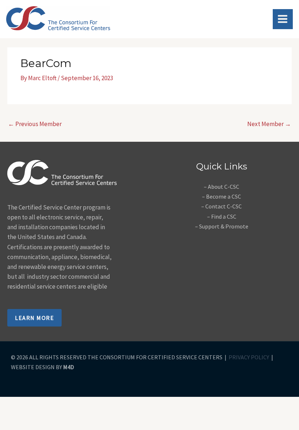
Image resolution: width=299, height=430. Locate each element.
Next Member (269, 124)
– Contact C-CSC (221, 206)
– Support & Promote (221, 226)
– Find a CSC (221, 216)
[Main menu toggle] (283, 19)
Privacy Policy (249, 357)
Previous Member (35, 124)
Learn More (34, 317)
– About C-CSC (221, 186)
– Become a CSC (221, 196)
